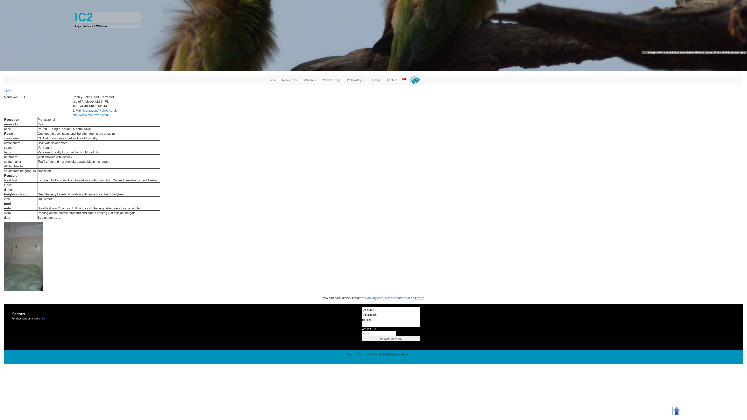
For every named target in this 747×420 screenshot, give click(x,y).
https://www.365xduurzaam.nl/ (697, 52)
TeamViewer (289, 80)
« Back (8, 91)
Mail (43, 318)
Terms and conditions (396, 354)
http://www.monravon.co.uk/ (91, 115)
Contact (392, 80)
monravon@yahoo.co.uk (100, 110)
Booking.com (374, 298)
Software (309, 80)
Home (272, 80)
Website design (331, 80)
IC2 (348, 354)
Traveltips (375, 80)
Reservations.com (397, 298)
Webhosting (354, 80)
